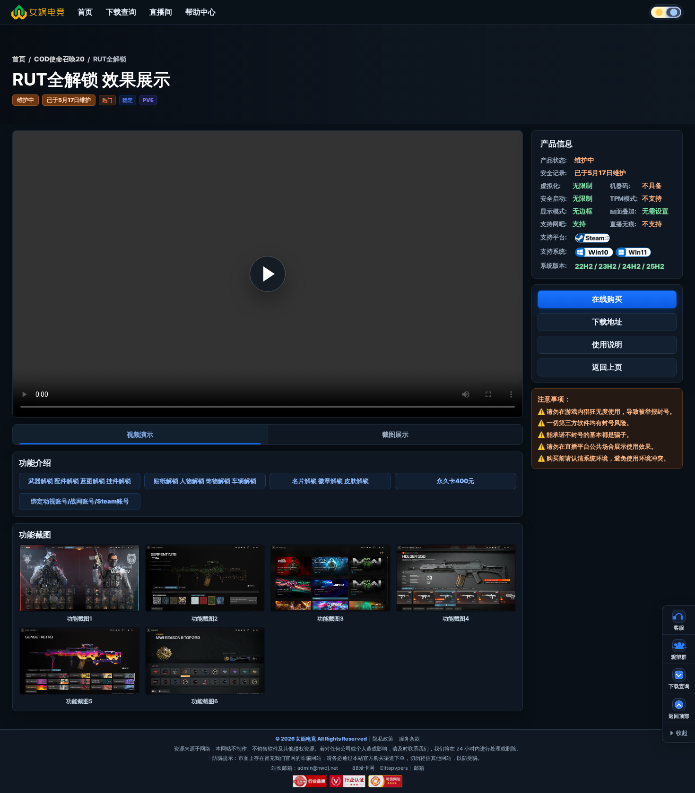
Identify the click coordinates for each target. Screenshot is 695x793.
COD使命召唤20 (59, 59)
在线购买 (607, 299)
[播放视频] (268, 274)
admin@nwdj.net (317, 768)
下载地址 (607, 321)
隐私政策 (383, 738)
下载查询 (121, 12)
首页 (85, 12)
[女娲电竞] (37, 12)
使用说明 (607, 344)
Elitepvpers (394, 768)
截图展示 (395, 434)
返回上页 (607, 367)
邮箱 (419, 768)
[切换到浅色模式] (666, 12)
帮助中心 (200, 12)
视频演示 (140, 434)
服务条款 (409, 738)
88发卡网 (363, 768)
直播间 (160, 12)
